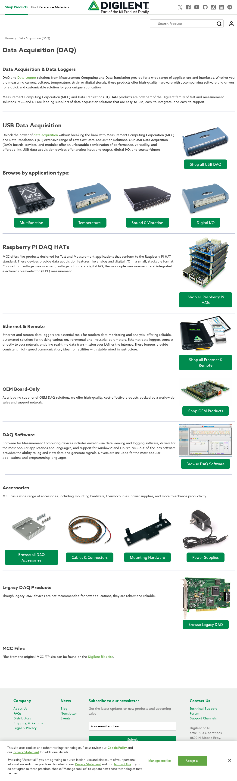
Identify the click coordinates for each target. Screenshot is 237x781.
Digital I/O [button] (206, 222)
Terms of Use (122, 764)
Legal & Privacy (25, 728)
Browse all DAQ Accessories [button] (31, 557)
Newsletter (69, 713)
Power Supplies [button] (205, 557)
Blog (64, 708)
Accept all (193, 761)
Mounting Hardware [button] (147, 557)
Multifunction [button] (31, 222)
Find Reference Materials (50, 7)
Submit (132, 739)
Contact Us (200, 701)
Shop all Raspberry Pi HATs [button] (205, 299)
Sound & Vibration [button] (147, 222)
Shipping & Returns (28, 723)
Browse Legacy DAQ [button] (205, 624)
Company (22, 701)
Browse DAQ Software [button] (206, 463)
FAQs (17, 713)
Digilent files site (100, 656)
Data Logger (26, 77)
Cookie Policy (117, 748)
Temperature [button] (89, 222)
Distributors (22, 718)
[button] (205, 141)
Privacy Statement (26, 752)
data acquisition (46, 135)
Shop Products (16, 7)
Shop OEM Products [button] (205, 410)
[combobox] (182, 24)
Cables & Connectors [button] (90, 557)
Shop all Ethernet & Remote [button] (205, 362)
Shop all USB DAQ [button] (205, 164)
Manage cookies (160, 761)
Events (65, 718)
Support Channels (203, 718)
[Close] (230, 760)
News (66, 701)
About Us (20, 708)
